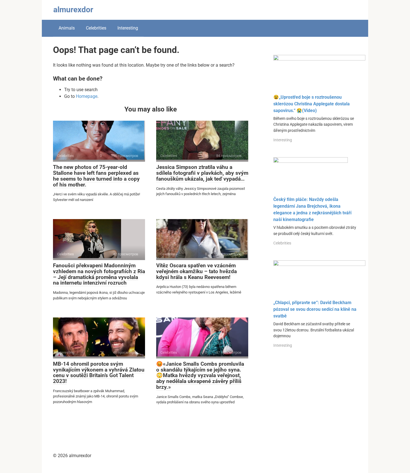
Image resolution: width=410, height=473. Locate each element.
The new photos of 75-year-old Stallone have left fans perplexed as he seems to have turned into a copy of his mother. (96, 176)
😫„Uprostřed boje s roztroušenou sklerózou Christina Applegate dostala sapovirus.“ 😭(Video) (311, 103)
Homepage (86, 96)
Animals (67, 28)
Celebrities (96, 28)
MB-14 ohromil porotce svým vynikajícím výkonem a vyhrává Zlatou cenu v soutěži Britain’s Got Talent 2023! (98, 373)
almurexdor (73, 9)
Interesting (127, 28)
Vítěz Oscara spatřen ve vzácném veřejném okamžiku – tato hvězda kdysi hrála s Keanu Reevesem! (196, 271)
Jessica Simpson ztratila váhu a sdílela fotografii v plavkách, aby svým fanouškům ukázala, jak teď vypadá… (202, 173)
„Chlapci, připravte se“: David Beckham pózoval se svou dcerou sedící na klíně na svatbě (314, 309)
